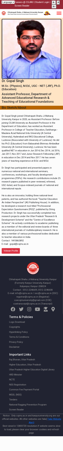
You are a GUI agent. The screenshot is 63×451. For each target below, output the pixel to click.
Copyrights (14, 327)
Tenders (13, 399)
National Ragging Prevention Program (28, 404)
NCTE (12, 379)
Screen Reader (22, 5)
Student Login (42, 2)
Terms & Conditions (19, 337)
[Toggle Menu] (59, 13)
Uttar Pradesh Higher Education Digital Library (31, 369)
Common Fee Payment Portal (24, 389)
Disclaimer (14, 347)
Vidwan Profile (11, 250)
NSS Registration (17, 384)
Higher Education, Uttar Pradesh (25, 364)
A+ (54, 6)
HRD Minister (15, 374)
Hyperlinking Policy (18, 332)
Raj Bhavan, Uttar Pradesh (22, 359)
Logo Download (17, 322)
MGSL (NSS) (15, 394)
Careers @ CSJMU (24, 2)
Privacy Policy (16, 342)
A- (54, 2)
